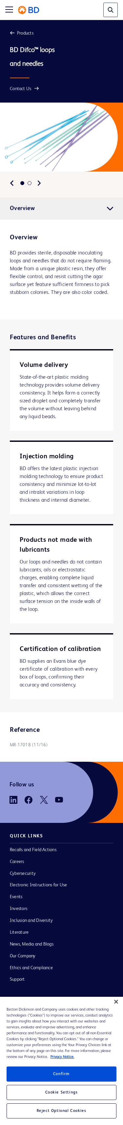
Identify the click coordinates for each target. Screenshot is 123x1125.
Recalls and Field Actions (33, 850)
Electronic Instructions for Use (38, 885)
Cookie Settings (61, 1092)
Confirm (61, 1074)
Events (16, 897)
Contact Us (20, 88)
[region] (61, 1061)
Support (17, 979)
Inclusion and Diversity (31, 920)
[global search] (110, 10)
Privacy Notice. (62, 1057)
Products (25, 33)
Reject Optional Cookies (62, 1111)
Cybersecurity (23, 873)
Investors (18, 908)
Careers (17, 861)
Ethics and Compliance (31, 968)
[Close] (116, 1002)
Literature (19, 932)
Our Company (23, 956)
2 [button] (29, 183)
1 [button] (22, 183)
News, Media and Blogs (31, 944)
